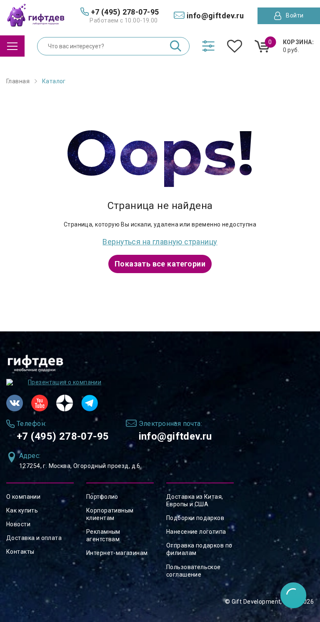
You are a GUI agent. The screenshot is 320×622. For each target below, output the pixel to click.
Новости (18, 524)
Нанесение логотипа (196, 531)
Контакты (20, 551)
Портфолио (102, 496)
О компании (23, 496)
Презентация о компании (64, 382)
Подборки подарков (195, 518)
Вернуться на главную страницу (159, 241)
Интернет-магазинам (117, 553)
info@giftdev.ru (175, 436)
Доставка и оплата (34, 538)
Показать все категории (160, 263)
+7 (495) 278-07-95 (63, 436)
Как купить (22, 510)
